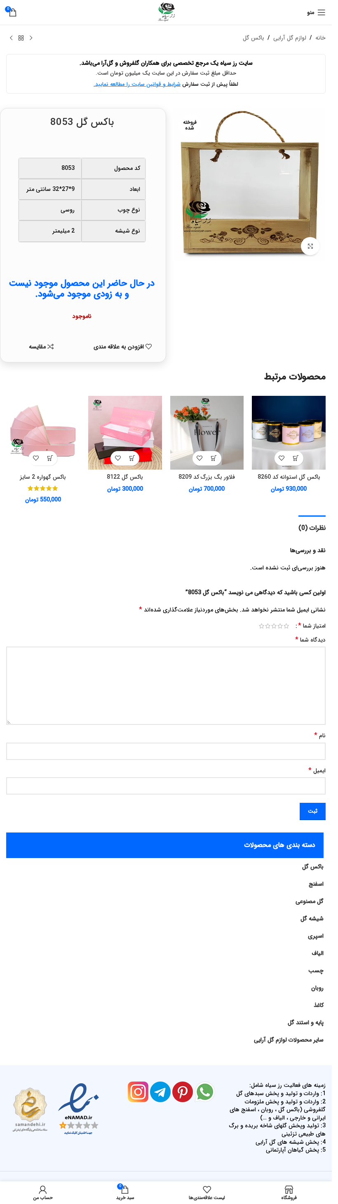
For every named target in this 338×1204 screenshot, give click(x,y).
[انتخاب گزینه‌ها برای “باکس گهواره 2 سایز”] (50, 458)
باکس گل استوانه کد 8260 (289, 477)
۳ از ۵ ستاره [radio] (274, 626)
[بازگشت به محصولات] (21, 38)
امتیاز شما (312, 626)
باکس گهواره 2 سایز (43, 477)
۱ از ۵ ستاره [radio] (286, 626)
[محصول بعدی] (11, 38)
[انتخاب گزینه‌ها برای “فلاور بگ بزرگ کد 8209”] (214, 458)
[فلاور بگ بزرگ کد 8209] (207, 433)
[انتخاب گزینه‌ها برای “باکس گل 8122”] (132, 458)
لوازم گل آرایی (289, 37)
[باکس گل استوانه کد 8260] (289, 433)
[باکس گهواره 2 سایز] (43, 433)
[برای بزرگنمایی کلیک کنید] (310, 246)
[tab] (312, 527)
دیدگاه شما (310, 639)
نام (320, 735)
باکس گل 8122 (125, 477)
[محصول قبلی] (31, 38)
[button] (296, 458)
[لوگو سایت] (166, 11)
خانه (320, 37)
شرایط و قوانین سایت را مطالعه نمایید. (137, 84)
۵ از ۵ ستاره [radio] (261, 626)
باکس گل (253, 37)
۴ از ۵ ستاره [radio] (268, 626)
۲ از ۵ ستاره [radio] (280, 626)
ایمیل (317, 770)
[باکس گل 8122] (125, 433)
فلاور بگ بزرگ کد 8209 (206, 477)
